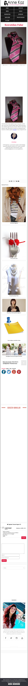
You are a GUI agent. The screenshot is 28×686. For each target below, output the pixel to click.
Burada (14, 129)
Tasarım (14, 368)
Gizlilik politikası (16, 684)
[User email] (18, 181)
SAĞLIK (20, 11)
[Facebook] (14, 181)
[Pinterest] (11, 181)
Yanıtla (23, 537)
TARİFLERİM (7, 17)
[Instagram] (13, 181)
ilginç (7, 368)
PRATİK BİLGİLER (20, 17)
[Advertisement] (14, 82)
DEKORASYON (7, 14)
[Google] (9, 181)
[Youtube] (16, 181)
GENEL (7, 8)
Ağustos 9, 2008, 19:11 (21, 528)
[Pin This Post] (19, 373)
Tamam (10, 684)
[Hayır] (26, 682)
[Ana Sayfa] (14, 5)
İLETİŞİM (7, 20)
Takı (10, 368)
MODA (7, 11)
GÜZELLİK (21, 8)
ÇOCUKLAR (20, 14)
